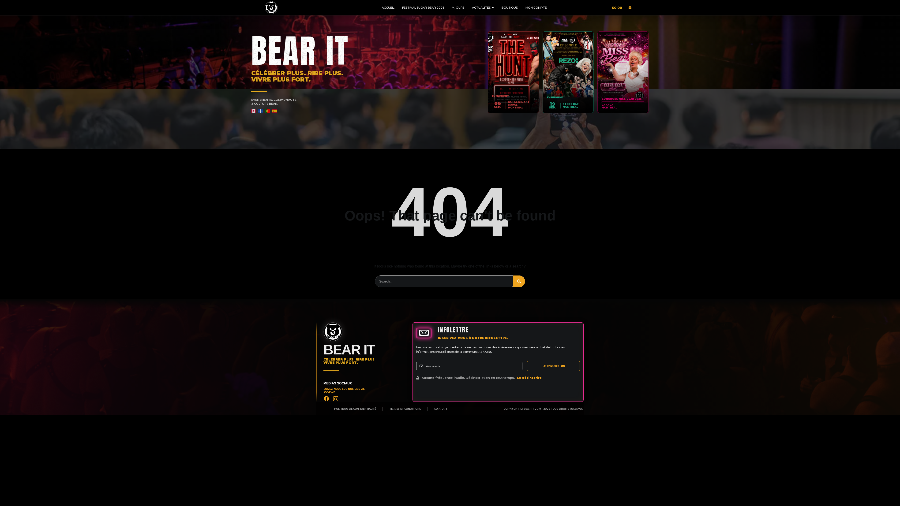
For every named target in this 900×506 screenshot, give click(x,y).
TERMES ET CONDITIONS (405, 409)
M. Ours (458, 7)
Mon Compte (536, 7)
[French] (260, 111)
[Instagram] (336, 399)
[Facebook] (326, 399)
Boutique (510, 7)
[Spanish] (274, 111)
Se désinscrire (529, 378)
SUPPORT (440, 409)
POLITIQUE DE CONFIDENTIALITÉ (355, 409)
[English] (254, 111)
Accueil (388, 7)
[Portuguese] (267, 111)
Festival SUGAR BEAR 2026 (423, 7)
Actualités (481, 7)
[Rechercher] (519, 281)
